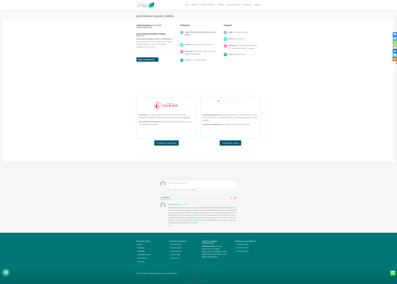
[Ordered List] (180, 190)
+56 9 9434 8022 (242, 251)
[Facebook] (395, 34)
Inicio (187, 5)
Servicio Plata (175, 255)
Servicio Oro (175, 258)
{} (195, 189)
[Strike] (177, 190)
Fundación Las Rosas (166, 143)
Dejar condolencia (146, 59)
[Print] (395, 59)
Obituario (221, 5)
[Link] (192, 190)
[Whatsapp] (395, 43)
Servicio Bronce (176, 251)
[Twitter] (395, 38)
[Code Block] (189, 190)
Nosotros (195, 5)
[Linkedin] (395, 51)
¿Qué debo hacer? (233, 5)
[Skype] (395, 55)
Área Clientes (142, 258)
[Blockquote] (186, 190)
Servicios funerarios (208, 5)
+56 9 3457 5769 (242, 244)
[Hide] (396, 63)
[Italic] (172, 190)
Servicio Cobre (176, 248)
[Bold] (169, 190)
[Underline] (175, 190)
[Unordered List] (183, 190)
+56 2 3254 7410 (242, 248)
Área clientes (246, 5)
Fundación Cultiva (230, 143)
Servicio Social (176, 244)
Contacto (257, 5)
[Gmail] (395, 47)
